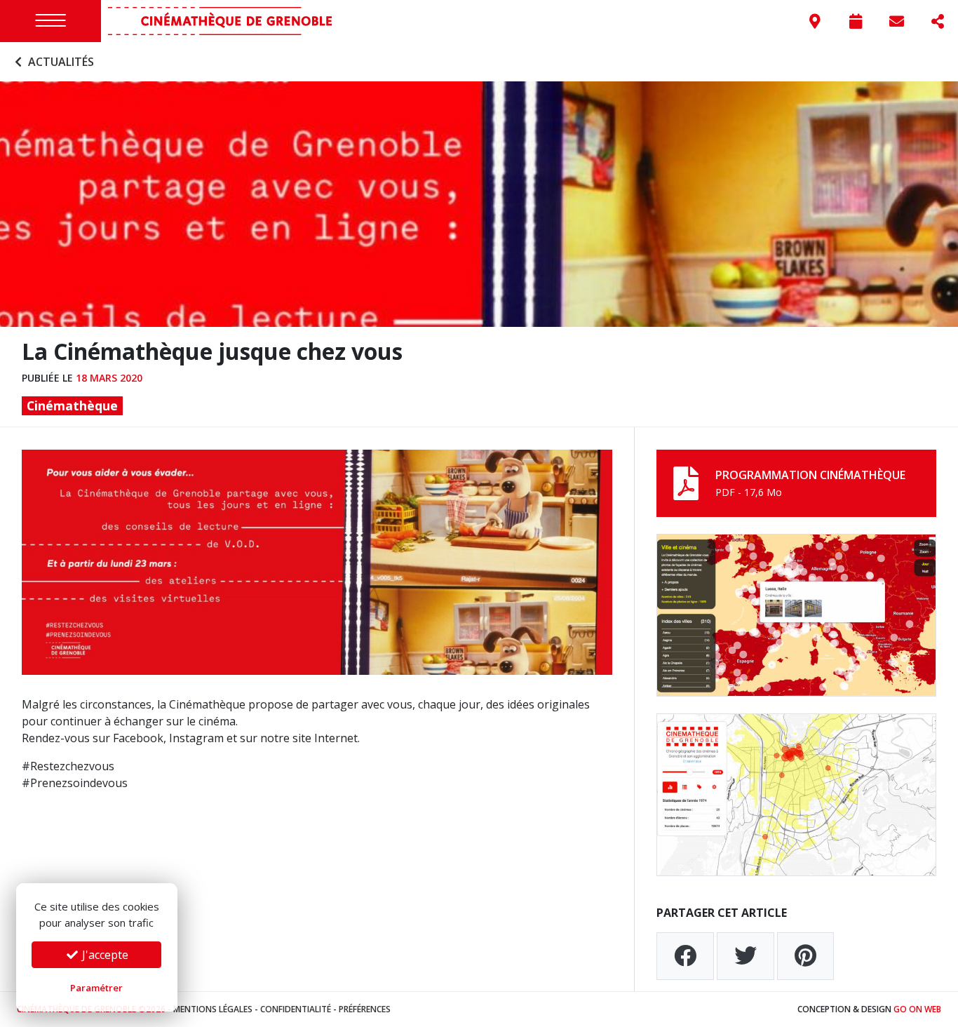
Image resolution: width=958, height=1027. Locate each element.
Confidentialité (295, 1009)
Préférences (365, 1009)
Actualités (59, 61)
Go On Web (917, 1009)
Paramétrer (96, 987)
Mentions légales (212, 1009)
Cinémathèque (72, 405)
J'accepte (103, 954)
